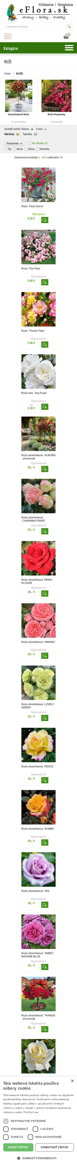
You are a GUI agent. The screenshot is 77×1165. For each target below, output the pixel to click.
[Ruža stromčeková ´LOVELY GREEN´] (38, 700)
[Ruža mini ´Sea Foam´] (38, 389)
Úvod (7, 73)
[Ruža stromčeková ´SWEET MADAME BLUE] (38, 949)
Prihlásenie (46, 4)
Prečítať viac (31, 1112)
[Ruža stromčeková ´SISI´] (38, 887)
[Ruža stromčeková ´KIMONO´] (38, 638)
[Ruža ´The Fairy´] (38, 265)
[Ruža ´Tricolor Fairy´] (38, 327)
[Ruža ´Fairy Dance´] (38, 202)
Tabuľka (27, 134)
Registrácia (65, 4)
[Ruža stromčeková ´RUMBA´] (38, 825)
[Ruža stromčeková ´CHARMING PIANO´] (38, 514)
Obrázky (9, 134)
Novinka (44, 149)
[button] (38, 1158)
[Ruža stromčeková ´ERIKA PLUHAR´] (38, 576)
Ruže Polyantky (56, 114)
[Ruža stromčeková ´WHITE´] (38, 1074)
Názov (25, 129)
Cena (39, 129)
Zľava (31, 149)
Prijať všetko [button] (18, 1147)
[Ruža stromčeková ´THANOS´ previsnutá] (38, 1012)
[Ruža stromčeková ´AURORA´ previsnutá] (38, 451)
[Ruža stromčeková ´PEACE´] (38, 763)
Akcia (19, 149)
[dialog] (38, 1120)
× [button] (72, 1081)
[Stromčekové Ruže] (18, 96)
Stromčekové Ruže (18, 114)
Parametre (14, 143)
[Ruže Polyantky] (56, 96)
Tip (9, 149)
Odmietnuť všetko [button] (54, 1147)
